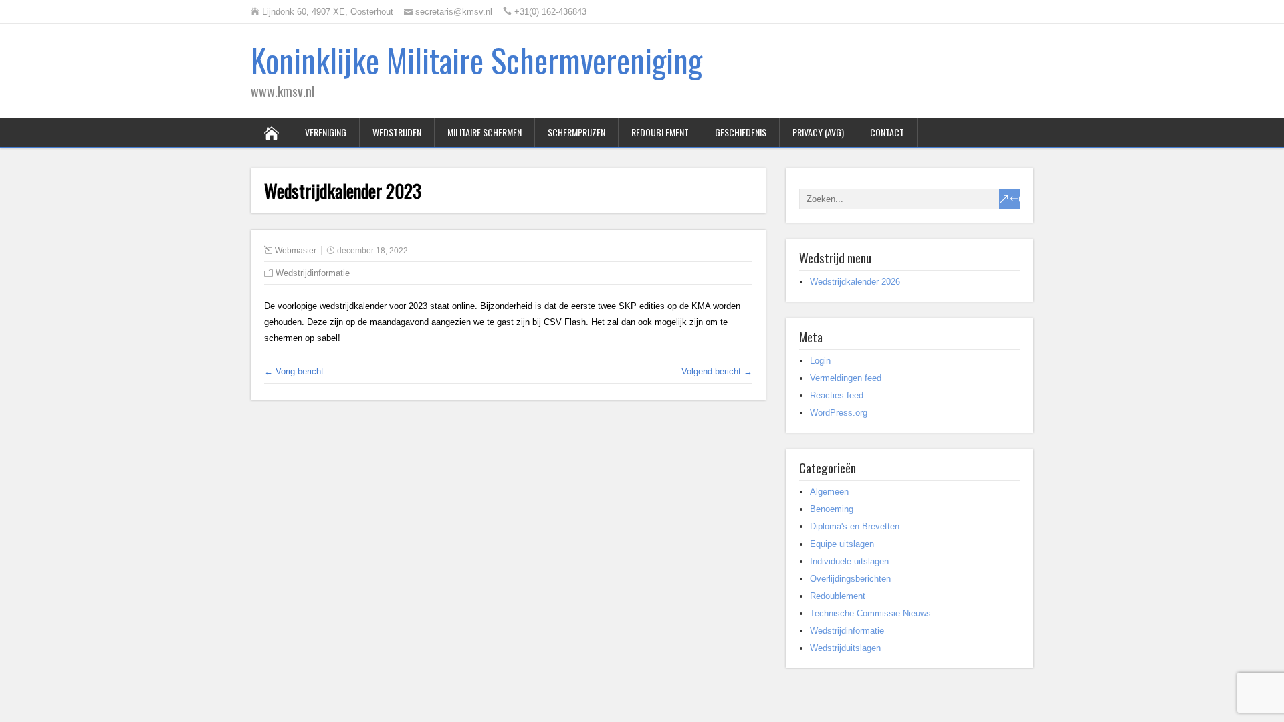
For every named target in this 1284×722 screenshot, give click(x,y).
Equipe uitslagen (842, 544)
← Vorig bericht (294, 371)
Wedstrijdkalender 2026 (855, 282)
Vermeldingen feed (845, 378)
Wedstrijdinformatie (313, 273)
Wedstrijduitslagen (845, 648)
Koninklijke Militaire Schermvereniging (476, 60)
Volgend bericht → (716, 371)
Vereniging (325, 132)
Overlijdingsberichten (850, 579)
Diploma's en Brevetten (854, 526)
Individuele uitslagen (849, 561)
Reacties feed (836, 395)
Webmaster (295, 250)
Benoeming (831, 509)
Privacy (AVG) (818, 132)
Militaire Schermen (484, 132)
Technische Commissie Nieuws (870, 613)
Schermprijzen (576, 132)
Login (820, 361)
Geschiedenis (740, 132)
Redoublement (660, 132)
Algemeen (829, 492)
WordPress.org (838, 413)
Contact (887, 132)
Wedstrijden (396, 132)
